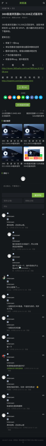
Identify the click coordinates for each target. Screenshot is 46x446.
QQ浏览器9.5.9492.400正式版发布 (11, 114)
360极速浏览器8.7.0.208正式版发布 (22, 14)
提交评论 (38, 195)
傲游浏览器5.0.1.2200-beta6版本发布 (35, 114)
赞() (23, 87)
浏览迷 (23, 3)
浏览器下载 (5, 8)
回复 (26, 228)
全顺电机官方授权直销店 (15, 368)
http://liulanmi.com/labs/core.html (17, 80)
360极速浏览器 (23, 105)
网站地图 (22, 440)
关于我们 (28, 440)
